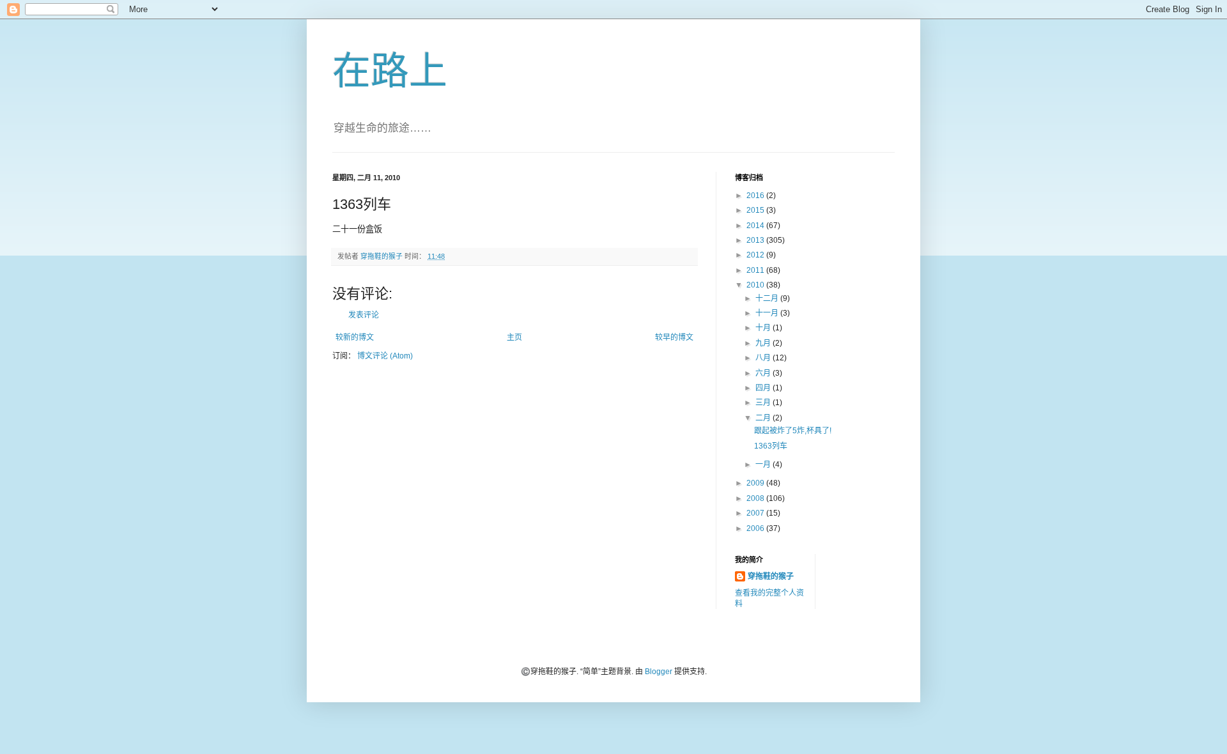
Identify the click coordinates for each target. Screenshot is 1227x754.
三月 (764, 402)
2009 (756, 483)
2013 (756, 240)
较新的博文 (355, 337)
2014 (756, 225)
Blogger (658, 671)
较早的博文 (674, 337)
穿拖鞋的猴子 (771, 576)
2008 (756, 498)
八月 (764, 357)
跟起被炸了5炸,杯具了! (792, 430)
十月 (764, 327)
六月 (764, 373)
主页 (514, 337)
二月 (764, 417)
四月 (764, 387)
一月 (764, 464)
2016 (756, 195)
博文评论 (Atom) (385, 355)
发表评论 (363, 315)
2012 (756, 254)
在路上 (389, 71)
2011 (756, 270)
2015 (756, 210)
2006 (756, 528)
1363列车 (770, 446)
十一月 (767, 313)
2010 (756, 285)
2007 (756, 513)
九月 (764, 343)
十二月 (767, 298)
